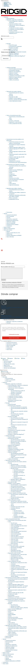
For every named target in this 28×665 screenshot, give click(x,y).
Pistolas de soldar (14, 559)
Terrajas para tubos (18, 478)
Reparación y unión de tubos (15, 122)
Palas (10, 182)
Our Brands (6, 5)
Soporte (5, 213)
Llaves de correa (14, 539)
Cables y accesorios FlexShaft (17, 457)
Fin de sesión (8, 381)
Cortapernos (12, 174)
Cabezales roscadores (18, 471)
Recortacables (12, 159)
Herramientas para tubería (16, 490)
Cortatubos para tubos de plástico (18, 566)
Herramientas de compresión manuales (17, 51)
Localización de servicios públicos (16, 29)
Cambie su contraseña (10, 379)
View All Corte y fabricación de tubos (19, 501)
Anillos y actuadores (13, 49)
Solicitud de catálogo (10, 221)
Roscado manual (14, 468)
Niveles (10, 172)
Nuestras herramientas (9, 319)
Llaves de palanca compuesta (17, 536)
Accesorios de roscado (16, 480)
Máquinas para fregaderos (15, 71)
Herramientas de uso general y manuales (15, 164)
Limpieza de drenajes (11, 67)
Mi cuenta (5, 377)
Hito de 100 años (10, 236)
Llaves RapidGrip (15, 527)
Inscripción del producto (11, 215)
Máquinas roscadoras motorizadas (18, 465)
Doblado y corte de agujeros (15, 98)
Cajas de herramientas (14, 184)
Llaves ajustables (14, 540)
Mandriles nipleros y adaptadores (18, 479)
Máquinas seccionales (14, 74)
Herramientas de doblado (16, 547)
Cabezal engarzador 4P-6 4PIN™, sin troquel (18, 585)
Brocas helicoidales (13, 180)
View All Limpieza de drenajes (15, 68)
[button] (14, 0)
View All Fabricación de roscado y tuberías (17, 461)
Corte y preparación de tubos (15, 123)
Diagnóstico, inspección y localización (14, 19)
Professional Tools (8, 4)
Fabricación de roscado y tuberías (13, 91)
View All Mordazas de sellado (17, 418)
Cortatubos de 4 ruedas (19, 512)
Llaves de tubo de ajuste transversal (18, 531)
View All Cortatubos (18, 510)
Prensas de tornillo (13, 171)
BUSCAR (3, 279)
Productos (6, 17)
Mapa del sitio (7, 365)
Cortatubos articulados (18, 516)
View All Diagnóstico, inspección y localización (18, 385)
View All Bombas (14, 604)
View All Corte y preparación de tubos (19, 562)
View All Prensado (13, 45)
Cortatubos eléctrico (15, 565)
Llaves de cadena (14, 535)
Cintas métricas (12, 183)
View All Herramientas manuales (18, 439)
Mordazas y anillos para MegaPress (17, 56)
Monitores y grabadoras (16, 393)
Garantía (8, 217)
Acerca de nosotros (8, 230)
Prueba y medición (13, 30)
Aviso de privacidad (8, 361)
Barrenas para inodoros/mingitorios (18, 441)
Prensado (8, 43)
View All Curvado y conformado (17, 546)
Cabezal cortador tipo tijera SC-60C (16, 156)
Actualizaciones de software (12, 224)
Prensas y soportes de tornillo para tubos (18, 99)
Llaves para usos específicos (17, 542)
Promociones (9, 212)
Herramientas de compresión (15, 46)
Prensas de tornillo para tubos (17, 497)
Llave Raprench (14, 529)
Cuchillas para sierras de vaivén (18, 487)
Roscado (11, 95)
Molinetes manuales (15, 442)
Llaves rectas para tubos (16, 524)
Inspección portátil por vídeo (15, 23)
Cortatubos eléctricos (15, 508)
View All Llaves (14, 523)
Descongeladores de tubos (16, 557)
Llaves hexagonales (15, 532)
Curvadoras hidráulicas (16, 491)
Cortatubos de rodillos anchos (20, 517)
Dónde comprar (7, 227)
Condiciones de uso (8, 366)
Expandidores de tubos (16, 550)
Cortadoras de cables (13, 158)
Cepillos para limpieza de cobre (17, 568)
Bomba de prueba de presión (17, 558)
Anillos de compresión (14, 54)
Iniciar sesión (9, 349)
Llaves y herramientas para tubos (13, 115)
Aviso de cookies (7, 362)
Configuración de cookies (9, 363)
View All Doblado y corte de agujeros (19, 484)
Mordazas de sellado (13, 47)
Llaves (10, 119)
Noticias (8, 231)
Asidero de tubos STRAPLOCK (15, 169)
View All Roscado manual (19, 469)
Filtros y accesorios (13, 197)
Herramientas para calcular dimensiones (18, 162)
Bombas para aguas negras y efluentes (19, 607)
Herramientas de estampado (17, 551)
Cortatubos (13, 509)
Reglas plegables (13, 175)
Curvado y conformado (14, 120)
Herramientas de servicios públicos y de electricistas (16, 577)
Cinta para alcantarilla (15, 443)
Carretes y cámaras (15, 394)
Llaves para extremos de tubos (17, 528)
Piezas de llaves (14, 543)
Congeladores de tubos (16, 555)
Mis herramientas (10, 216)
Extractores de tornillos (14, 178)
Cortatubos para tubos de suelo (17, 506)
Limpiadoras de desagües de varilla (16, 75)
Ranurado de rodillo (13, 96)
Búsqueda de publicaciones (12, 220)
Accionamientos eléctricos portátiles (18, 467)
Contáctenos (6, 2)
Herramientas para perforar (17, 486)
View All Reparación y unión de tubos (19, 554)
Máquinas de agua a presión (15, 77)
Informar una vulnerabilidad (10, 368)
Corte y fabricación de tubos (15, 101)
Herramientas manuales (14, 70)
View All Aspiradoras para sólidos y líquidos (17, 626)
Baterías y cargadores (14, 53)
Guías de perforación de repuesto (16, 179)
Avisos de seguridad (10, 223)
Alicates (11, 176)
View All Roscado (14, 464)
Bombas (11, 168)
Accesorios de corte (13, 50)
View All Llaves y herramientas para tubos (17, 520)
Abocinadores (14, 549)
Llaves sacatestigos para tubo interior (19, 525)
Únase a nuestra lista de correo (13, 232)
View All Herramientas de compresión (19, 407)
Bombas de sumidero (15, 606)
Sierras (12, 505)
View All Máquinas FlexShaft (17, 453)
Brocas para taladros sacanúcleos (18, 488)
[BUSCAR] (11, 273)
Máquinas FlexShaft (13, 78)
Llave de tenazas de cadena (17, 538)
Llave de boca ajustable (16, 534)
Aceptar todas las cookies (14, 337)
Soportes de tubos (15, 498)
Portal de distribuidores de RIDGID (13, 235)
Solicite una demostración (9, 228)
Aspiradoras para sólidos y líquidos (13, 188)
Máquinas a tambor (13, 73)
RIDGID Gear (9, 234)
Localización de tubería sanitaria (16, 28)
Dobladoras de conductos (14, 161)
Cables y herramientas (14, 79)
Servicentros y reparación (11, 219)
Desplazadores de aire (14, 199)
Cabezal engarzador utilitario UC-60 (17, 147)
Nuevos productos (10, 18)
